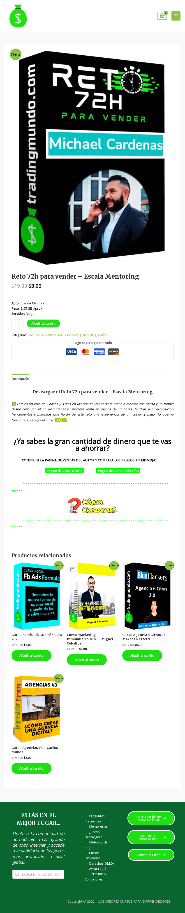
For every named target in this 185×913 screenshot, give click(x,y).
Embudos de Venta (41, 335)
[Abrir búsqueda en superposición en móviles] (38, 874)
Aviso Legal (97, 868)
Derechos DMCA (101, 863)
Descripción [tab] (20, 378)
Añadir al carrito (43, 323)
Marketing (74, 335)
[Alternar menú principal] (175, 15)
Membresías (98, 826)
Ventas (102, 335)
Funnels (60, 335)
